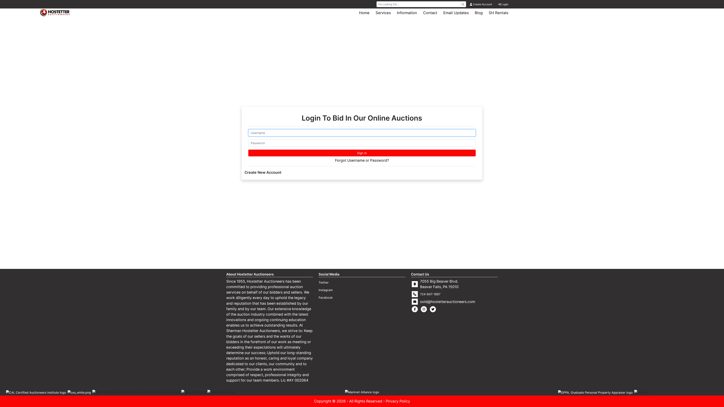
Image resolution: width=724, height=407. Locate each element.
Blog (479, 13)
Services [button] (383, 13)
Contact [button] (430, 13)
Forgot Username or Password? (362, 160)
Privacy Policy (398, 401)
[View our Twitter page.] (433, 309)
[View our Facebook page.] (415, 309)
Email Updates (456, 13)
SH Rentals (498, 13)
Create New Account (263, 172)
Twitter (324, 282)
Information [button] (407, 13)
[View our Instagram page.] (424, 309)
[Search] (463, 4)
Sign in (362, 153)
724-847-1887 (430, 294)
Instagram (326, 290)
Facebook (326, 297)
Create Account (482, 4)
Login (505, 4)
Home (364, 13)
